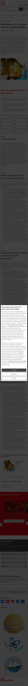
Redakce (2, 684)
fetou (14, 270)
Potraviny (14, 130)
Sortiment (4, 566)
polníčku (17, 413)
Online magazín (13, 15)
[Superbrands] (14, 623)
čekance (12, 413)
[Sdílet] (2, 30)
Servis (3, 558)
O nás (3, 562)
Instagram (12, 601)
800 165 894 (5, 544)
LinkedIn (17, 601)
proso (23, 439)
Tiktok (22, 601)
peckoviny (8, 423)
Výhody (14, 123)
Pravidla (14, 127)
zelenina (20, 394)
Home (2, 15)
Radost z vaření (6, 21)
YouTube (7, 601)
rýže (12, 287)
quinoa (20, 439)
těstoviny (8, 287)
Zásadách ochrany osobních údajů (17, 361)
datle (11, 430)
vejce (14, 449)
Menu (26, 1)
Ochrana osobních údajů (10, 684)
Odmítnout (14, 374)
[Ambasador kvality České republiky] (14, 665)
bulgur (11, 440)
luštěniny (16, 287)
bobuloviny (14, 423)
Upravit (14, 378)
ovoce (6, 418)
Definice (14, 120)
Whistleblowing (20, 684)
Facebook (2, 601)
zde (8, 356)
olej (21, 289)
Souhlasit (14, 370)
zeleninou (5, 272)
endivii (8, 414)
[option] (14, 465)
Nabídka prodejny (23, 5)
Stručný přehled (14, 117)
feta (7, 449)
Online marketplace (12, 5)
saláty (7, 403)
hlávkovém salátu (15, 414)
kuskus (5, 440)
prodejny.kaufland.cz (7, 554)
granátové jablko (14, 428)
